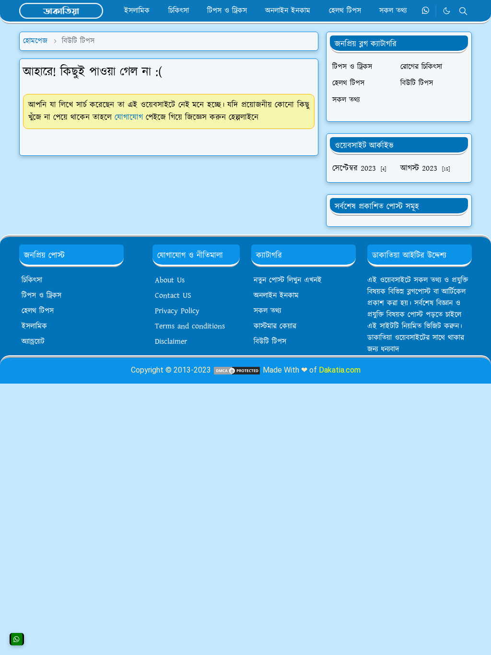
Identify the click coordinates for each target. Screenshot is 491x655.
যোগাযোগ (129, 117)
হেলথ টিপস (38, 310)
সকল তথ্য (267, 310)
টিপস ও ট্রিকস (41, 295)
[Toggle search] (463, 11)
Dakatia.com (340, 369)
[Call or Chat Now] (17, 639)
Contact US (173, 295)
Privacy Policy (177, 310)
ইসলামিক (34, 326)
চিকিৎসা (32, 280)
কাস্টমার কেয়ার (275, 326)
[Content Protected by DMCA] (237, 369)
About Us (170, 280)
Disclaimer (171, 341)
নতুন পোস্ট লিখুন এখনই (288, 280)
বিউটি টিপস (270, 341)
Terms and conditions (190, 326)
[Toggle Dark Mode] (447, 11)
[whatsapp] (426, 11)
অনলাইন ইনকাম (276, 295)
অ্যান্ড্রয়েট (33, 341)
